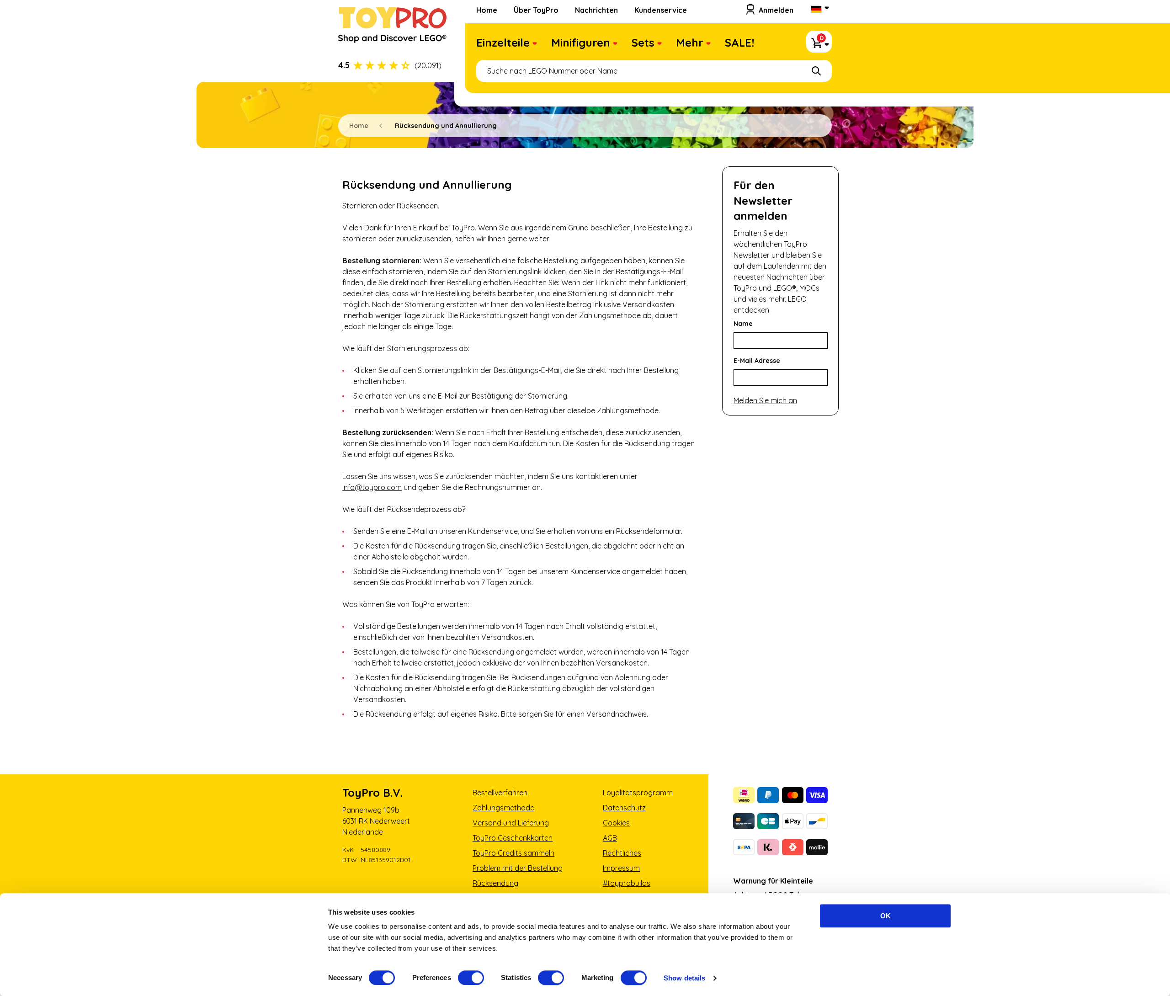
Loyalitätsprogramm (638, 792)
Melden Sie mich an (765, 400)
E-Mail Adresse (757, 361)
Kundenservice (660, 10)
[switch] (471, 977)
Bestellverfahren (500, 792)
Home (486, 10)
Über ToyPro (536, 10)
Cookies (616, 822)
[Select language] (819, 10)
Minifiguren (580, 42)
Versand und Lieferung (511, 822)
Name (743, 324)
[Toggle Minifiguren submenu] (615, 45)
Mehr (689, 42)
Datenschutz (624, 807)
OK (885, 916)
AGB (610, 837)
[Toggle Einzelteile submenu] (534, 45)
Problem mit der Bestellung (518, 868)
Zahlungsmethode (503, 807)
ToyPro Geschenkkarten (513, 837)
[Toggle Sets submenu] (659, 45)
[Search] (816, 71)
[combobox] (654, 71)
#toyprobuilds (626, 883)
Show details (684, 978)
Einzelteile (503, 42)
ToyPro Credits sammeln (513, 853)
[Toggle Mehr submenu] (708, 45)
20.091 (428, 65)
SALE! (739, 42)
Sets (643, 42)
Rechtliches (622, 853)
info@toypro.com (372, 487)
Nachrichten (596, 10)
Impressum (621, 868)
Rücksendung (495, 883)
